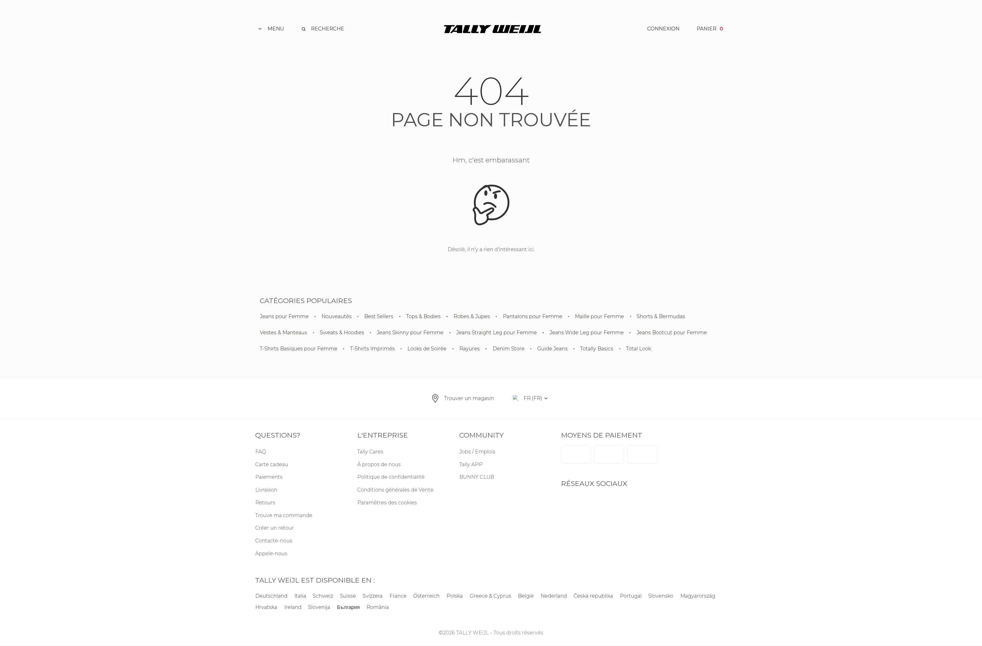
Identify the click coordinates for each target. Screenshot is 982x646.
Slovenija (319, 607)
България (348, 607)
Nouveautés (336, 316)
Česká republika (593, 596)
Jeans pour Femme (284, 316)
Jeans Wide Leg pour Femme (587, 333)
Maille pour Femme (599, 316)
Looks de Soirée (427, 349)
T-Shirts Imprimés (372, 349)
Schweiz (323, 596)
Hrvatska (266, 607)
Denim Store (509, 349)
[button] (399, 502)
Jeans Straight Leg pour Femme (496, 333)
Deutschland (271, 596)
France (398, 596)
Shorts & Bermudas (661, 316)
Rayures (469, 349)
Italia (300, 596)
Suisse (348, 596)
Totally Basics (596, 349)
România (378, 607)
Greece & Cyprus (490, 596)
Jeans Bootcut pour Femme (672, 333)
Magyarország (697, 596)
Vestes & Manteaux (283, 333)
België (526, 596)
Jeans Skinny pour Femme (410, 333)
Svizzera (373, 596)
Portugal (631, 596)
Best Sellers (378, 316)
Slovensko (660, 596)
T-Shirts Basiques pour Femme (298, 349)
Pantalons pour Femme (532, 316)
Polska (455, 596)
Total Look (638, 349)
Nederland (554, 596)
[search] (322, 29)
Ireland (293, 607)
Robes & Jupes (471, 316)
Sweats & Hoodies (342, 333)
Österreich (427, 596)
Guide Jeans (552, 349)
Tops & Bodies (423, 316)
